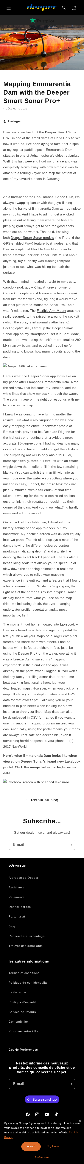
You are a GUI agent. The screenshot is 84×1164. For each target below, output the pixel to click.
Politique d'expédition (24, 1002)
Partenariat (17, 916)
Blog (12, 926)
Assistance (17, 887)
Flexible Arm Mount (51, 310)
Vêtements (16, 897)
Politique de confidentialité (28, 982)
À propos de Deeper (24, 877)
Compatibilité (18, 1021)
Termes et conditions (24, 973)
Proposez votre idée (23, 1031)
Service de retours (22, 1012)
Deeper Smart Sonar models (32, 237)
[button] (8, 7)
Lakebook (67, 624)
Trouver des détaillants (26, 945)
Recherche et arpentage (27, 936)
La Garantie (17, 992)
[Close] (80, 1121)
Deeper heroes (20, 906)
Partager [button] (14, 121)
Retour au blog (44, 800)
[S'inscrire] (70, 845)
